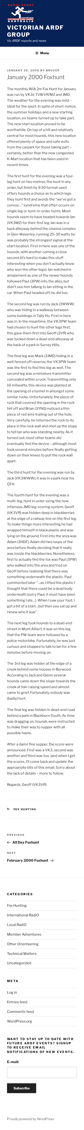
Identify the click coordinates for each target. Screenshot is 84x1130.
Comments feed (20, 1012)
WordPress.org (19, 1021)
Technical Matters (22, 954)
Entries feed (17, 1002)
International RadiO (23, 915)
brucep (53, 70)
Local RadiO (16, 925)
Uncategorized (19, 963)
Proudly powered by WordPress (30, 1119)
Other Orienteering (22, 944)
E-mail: (13, 1062)
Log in (12, 992)
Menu (44, 53)
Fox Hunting (25, 809)
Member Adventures (24, 934)
